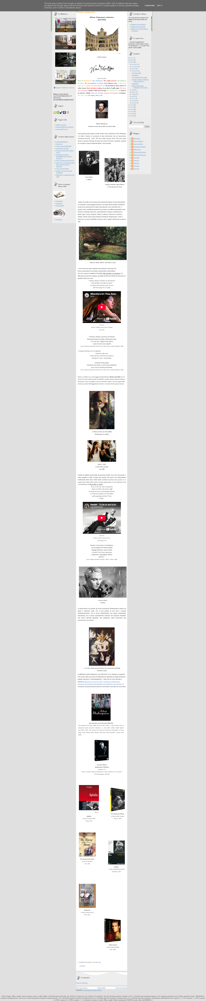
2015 (131, 62)
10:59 (99, 962)
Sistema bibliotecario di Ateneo (65, 127)
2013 (131, 107)
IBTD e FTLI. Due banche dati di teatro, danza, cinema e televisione (65, 164)
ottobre (134, 68)
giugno (134, 92)
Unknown (136, 160)
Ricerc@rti (59, 144)
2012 (131, 109)
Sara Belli (136, 157)
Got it (159, 5)
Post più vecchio (121, 988)
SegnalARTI (135, 75)
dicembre (134, 64)
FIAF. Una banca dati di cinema (65, 160)
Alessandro (137, 138)
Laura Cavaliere (138, 144)
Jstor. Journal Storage (62, 168)
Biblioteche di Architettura (138, 24)
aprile (133, 96)
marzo (133, 98)
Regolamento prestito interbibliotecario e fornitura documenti (64, 156)
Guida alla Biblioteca (62, 141)
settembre (135, 71)
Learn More (150, 5)
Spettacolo (59, 203)
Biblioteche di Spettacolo (138, 26)
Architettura (59, 201)
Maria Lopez (137, 149)
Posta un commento (82, 983)
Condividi (82, 966)
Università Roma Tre (62, 129)
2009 (131, 116)
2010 (131, 113)
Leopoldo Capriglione (140, 146)
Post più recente (81, 988)
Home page (101, 988)
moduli (139, 45)
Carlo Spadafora (138, 141)
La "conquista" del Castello (139, 77)
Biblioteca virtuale (61, 125)
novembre (135, 66)
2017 (131, 58)
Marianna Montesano (140, 152)
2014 (131, 105)
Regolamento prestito (62, 148)
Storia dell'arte (60, 205)
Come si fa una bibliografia (63, 146)
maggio (134, 94)
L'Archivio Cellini (136, 73)
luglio (133, 90)
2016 (131, 60)
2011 (131, 111)
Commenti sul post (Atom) (92, 990)
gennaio (134, 103)
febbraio (134, 100)
